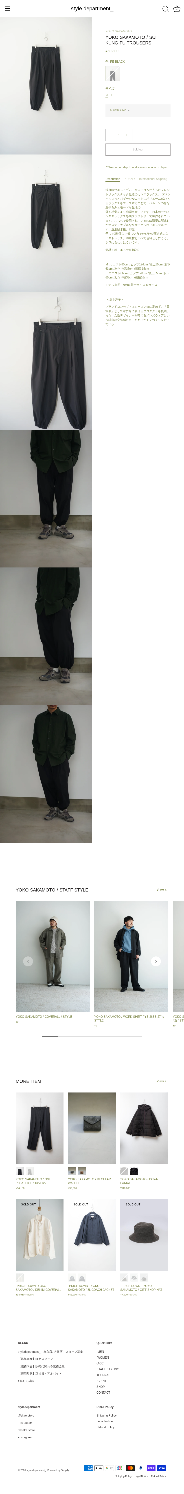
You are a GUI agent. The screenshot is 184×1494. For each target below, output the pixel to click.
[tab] (115, 179)
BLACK (30, 1171)
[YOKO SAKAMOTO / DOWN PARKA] (144, 1128)
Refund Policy (105, 1427)
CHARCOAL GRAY (20, 1171)
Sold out (138, 149)
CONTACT (103, 1392)
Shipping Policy (106, 1415)
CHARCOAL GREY (72, 1277)
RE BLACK (112, 73)
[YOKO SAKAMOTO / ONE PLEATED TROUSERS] (40, 1128)
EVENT (101, 1381)
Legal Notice (104, 1421)
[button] (28, 961)
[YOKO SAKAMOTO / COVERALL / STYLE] (53, 956)
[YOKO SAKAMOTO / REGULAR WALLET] (92, 1128)
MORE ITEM (28, 1081)
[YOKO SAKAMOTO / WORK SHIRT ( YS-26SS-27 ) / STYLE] (131, 956)
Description (112, 179)
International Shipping (153, 179)
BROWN (82, 1171)
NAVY (82, 1277)
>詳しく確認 (26, 1381)
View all (162, 890)
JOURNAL (103, 1375)
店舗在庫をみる (118, 110)
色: (115, 61)
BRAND (130, 179)
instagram (26, 1422)
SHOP (100, 1386)
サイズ (109, 88)
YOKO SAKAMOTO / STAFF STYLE (52, 889)
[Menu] (8, 8)
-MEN (100, 1351)
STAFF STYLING (107, 1369)
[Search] (166, 9)
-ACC (99, 1363)
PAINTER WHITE (20, 1277)
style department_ (92, 8)
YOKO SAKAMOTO (118, 31)
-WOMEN (102, 1357)
